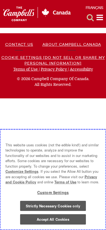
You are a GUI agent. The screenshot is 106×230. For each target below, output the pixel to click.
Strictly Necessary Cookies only (53, 205)
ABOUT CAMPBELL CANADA (71, 44)
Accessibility (81, 69)
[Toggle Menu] (99, 18)
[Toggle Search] (90, 18)
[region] (53, 179)
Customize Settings (21, 171)
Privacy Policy (54, 69)
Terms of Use (26, 69)
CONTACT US (19, 44)
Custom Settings (53, 192)
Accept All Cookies (53, 219)
